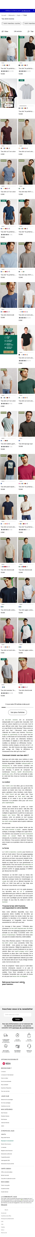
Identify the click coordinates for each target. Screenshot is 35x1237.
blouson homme (18, 970)
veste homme (28, 854)
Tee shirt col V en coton (8, 151)
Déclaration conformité (6, 1153)
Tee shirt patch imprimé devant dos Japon (14, 486)
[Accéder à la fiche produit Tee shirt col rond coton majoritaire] (8, 507)
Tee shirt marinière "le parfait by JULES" (13, 690)
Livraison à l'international (7, 1074)
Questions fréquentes (6, 1088)
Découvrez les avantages (7, 1099)
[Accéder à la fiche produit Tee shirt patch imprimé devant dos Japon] (8, 467)
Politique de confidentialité (7, 1218)
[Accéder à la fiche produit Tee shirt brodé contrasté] (8, 590)
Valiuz (2, 1229)
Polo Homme (4, 1119)
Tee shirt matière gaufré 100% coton (12, 444)
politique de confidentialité (23, 1028)
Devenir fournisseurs (6, 1144)
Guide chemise (4, 1191)
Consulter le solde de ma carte (8, 1178)
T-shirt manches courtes (11, 23)
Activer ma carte (5, 1175)
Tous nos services (5, 1091)
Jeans (2, 1125)
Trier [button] (32, 31)
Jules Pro (3, 1134)
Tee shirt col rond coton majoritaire (11, 527)
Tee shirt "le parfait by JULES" (10, 68)
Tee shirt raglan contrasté (26, 610)
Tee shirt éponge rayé (26, 444)
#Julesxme (3, 1213)
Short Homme (4, 1112)
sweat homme (20, 869)
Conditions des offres (6, 1215)
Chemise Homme (5, 1122)
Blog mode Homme (5, 1137)
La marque (3, 1147)
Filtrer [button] (6, 31)
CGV (2, 1221)
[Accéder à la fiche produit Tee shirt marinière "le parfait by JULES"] (8, 670)
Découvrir (4, 1204)
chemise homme (20, 930)
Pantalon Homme (5, 1116)
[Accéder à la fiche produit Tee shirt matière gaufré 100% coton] (8, 424)
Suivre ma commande (6, 1081)
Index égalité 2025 (5, 1160)
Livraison (3, 1071)
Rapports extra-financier (7, 1150)
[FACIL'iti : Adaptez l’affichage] (6, 1063)
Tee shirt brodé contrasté (9, 610)
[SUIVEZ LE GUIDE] (8, 93)
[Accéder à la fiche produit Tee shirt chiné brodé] (8, 295)
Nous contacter (4, 1084)
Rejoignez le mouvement (7, 1140)
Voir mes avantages (5, 1102)
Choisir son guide (5, 1185)
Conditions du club (5, 1106)
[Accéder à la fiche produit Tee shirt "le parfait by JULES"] (8, 48)
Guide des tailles (5, 1188)
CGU (2, 1224)
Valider (17, 1019)
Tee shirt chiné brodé (7, 315)
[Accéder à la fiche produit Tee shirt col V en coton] (8, 131)
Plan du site (4, 1232)
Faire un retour (4, 1078)
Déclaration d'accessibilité (7, 1163)
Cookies (3, 1227)
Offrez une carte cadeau (6, 1172)
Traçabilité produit (5, 1157)
